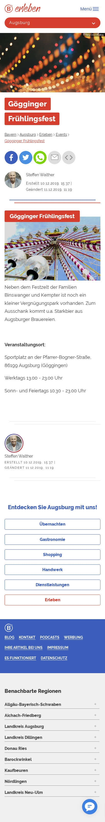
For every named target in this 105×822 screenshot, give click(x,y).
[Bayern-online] (10, 9)
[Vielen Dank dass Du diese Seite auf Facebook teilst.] (11, 157)
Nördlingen (16, 781)
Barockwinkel (18, 759)
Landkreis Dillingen (23, 737)
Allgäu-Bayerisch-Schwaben (33, 704)
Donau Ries (16, 748)
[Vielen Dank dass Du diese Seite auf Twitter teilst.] (25, 157)
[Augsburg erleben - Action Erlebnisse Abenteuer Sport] (28, 7)
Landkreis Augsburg (24, 726)
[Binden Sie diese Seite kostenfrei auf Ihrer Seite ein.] (68, 157)
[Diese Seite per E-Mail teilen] (54, 157)
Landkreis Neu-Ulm (24, 792)
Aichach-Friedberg (23, 715)
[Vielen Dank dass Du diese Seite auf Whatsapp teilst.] (40, 157)
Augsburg (19, 22)
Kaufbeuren (16, 770)
